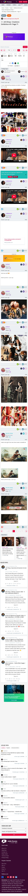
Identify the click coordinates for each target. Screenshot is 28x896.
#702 (26, 146)
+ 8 (25, 76)
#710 (26, 493)
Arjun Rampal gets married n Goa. (9, 761)
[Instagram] (11, 877)
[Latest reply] (17, 585)
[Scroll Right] (26, 71)
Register (25, 1)
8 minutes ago (18, 799)
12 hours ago (14, 820)
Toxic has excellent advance (8, 797)
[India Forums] (7, 2)
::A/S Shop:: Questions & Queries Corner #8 (16, 568)
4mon (11, 56)
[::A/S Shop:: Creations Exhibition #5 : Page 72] (24, 50)
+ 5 (25, 139)
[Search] (16, 1)
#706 (26, 297)
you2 (23, 799)
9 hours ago (17, 806)
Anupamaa (5, 750)
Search (25, 47)
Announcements (15, 747)
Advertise (4, 850)
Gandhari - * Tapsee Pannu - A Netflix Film (11, 811)
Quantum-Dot (16, 609)
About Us (4, 848)
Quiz (19, 5)
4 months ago (9, 609)
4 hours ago (16, 763)
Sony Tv (4, 869)
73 (18, 531)
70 (11, 531)
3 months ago (9, 680)
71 (13, 531)
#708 (26, 374)
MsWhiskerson (21, 820)
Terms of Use (5, 855)
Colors (3, 867)
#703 (26, 187)
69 (8, 531)
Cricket (4, 781)
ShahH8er (22, 756)
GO (18, 50)
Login (20, 1)
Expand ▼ (16, 581)
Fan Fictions (5, 775)
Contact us (4, 852)
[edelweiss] (9, 56)
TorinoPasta (22, 772)
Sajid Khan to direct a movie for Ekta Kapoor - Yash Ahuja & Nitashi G (13, 769)
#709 (26, 439)
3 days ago (9, 585)
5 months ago (9, 657)
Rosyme (22, 806)
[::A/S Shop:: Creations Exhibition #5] (2, 50)
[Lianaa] (2, 56)
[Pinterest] (13, 877)
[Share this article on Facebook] (13, 63)
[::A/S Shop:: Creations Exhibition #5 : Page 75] (26, 50)
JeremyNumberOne (17, 633)
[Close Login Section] (25, 174)
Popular (8, 747)
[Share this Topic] (10, 63)
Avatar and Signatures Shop (11, 18)
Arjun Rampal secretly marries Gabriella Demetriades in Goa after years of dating (7, 551)
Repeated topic (4, 818)
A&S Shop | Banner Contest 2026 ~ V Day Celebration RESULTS (15, 592)
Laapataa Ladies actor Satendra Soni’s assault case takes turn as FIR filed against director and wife (21, 553)
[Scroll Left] (2, 71)
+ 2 (25, 433)
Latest (3, 747)
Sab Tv (3, 871)
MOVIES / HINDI (5, 547)
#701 (26, 82)
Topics (14, 5)
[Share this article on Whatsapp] (18, 63)
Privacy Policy (5, 857)
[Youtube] (8, 877)
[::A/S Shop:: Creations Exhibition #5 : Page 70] (4, 50)
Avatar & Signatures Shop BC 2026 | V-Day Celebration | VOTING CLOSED (15, 616)
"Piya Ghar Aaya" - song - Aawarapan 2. (10, 804)
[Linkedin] (16, 877)
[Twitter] (5, 877)
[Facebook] (3, 877)
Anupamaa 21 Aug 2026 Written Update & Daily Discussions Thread (12, 753)
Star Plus (4, 863)
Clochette (22, 763)
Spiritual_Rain (21, 785)
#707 (26, 333)
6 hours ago (15, 779)
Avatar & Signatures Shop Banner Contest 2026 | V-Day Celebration (14, 640)
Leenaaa (13, 585)
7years (5, 56)
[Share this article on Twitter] (15, 63)
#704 (26, 219)
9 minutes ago (15, 772)
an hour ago (16, 756)
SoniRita (15, 680)
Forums (9, 5)
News (3, 5)
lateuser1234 (21, 779)
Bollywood (5, 759)
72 (16, 531)
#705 (26, 270)
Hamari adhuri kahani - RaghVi (8, 777)
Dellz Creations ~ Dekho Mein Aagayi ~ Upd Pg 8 (15, 663)
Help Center (5, 854)
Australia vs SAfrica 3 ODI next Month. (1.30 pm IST (13, 790)
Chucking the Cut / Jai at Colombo (9, 783)
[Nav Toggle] (1, 1)
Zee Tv (3, 865)
